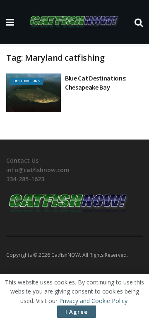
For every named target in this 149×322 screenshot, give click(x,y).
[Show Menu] (10, 22)
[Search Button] (139, 22)
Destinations (26, 80)
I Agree (76, 311)
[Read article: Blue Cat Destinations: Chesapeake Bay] (33, 92)
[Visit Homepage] (74, 22)
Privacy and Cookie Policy (93, 301)
